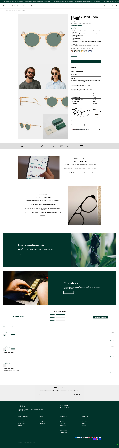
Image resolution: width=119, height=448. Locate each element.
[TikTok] (66, 407)
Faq (19, 428)
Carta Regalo (63, 428)
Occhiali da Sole (6, 5)
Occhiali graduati (63, 430)
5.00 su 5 (22, 316)
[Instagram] (62, 407)
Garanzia (20, 425)
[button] (74, 28)
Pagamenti (20, 419)
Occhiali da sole (8, 10)
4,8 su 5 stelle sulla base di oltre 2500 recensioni (53, 1)
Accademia (62, 419)
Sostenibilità (84, 418)
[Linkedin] (68, 407)
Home (4, 10)
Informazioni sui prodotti (23, 416)
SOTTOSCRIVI (77, 394)
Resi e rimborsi (21, 421)
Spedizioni (20, 418)
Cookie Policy (42, 423)
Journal (83, 423)
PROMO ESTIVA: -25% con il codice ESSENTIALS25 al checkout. (27, 1)
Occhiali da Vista (15, 5)
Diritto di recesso (21, 423)
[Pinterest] (64, 407)
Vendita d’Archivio (64, 432)
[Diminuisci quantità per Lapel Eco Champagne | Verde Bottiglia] (72, 58)
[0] (115, 5)
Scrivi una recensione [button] (100, 317)
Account (41, 416)
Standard (79, 25)
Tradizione (62, 423)
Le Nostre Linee (25, 5)
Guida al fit (62, 427)
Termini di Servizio (43, 418)
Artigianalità (84, 419)
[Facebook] (60, 407)
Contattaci (20, 427)
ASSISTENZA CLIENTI (23, 413)
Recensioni (84, 425)
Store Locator (34, 5)
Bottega (62, 421)
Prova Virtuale (63, 425)
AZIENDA (84, 413)
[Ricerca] (113, 5)
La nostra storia (85, 416)
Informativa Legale (43, 419)
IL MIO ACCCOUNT (43, 413)
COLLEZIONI (63, 413)
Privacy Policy (42, 421)
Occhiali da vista (63, 418)
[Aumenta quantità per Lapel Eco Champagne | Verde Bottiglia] (76, 58)
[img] (6, 333)
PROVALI (86, 61)
